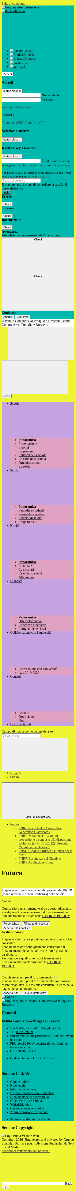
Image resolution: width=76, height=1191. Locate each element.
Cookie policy (19, 1081)
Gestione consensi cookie (27, 1108)
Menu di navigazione (38, 817)
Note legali (17, 1085)
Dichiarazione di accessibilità (29, 1097)
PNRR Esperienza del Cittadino (40, 858)
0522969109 (24, 1032)
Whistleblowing (20, 1104)
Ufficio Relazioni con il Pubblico (32, 1093)
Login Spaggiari (40, 176)
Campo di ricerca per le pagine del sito (27, 731)
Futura (14, 824)
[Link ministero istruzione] (20, 7)
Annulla (7, 316)
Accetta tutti (16, 928)
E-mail (46, 160)
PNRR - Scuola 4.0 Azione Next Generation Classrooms (40, 830)
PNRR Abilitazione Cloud (36, 862)
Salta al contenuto (13, 3)
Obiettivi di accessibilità (26, 1100)
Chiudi (7, 204)
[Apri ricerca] (41, 343)
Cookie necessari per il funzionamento (27, 977)
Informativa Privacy (23, 1089)
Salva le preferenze (34, 993)
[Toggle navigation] (35, 377)
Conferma (22, 316)
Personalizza (11, 923)
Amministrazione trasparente (29, 1112)
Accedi (7, 74)
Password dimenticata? (17, 107)
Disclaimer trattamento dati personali (26, 1151)
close (6, 396)
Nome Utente (51, 95)
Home (14, 773)
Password (48, 99)
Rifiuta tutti (36, 923)
